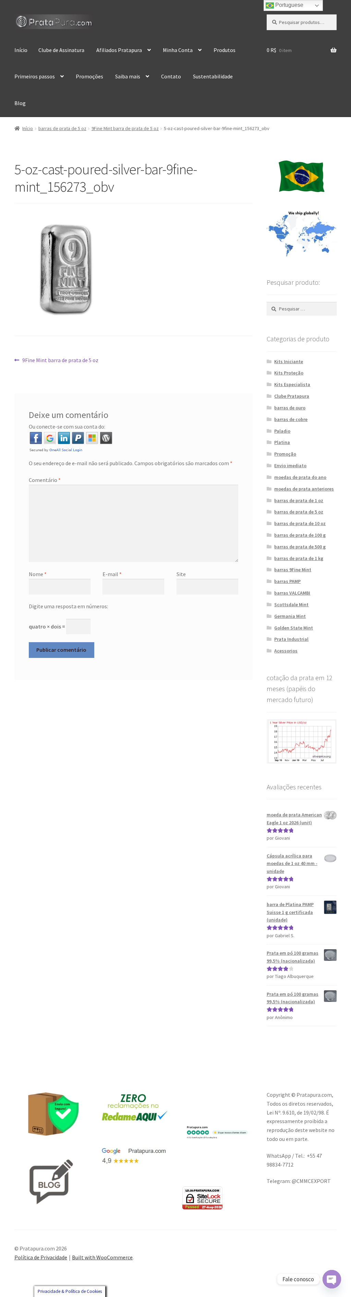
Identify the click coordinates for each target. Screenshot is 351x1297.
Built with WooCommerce (102, 1257)
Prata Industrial (291, 639)
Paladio (282, 431)
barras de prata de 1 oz (298, 500)
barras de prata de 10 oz (300, 523)
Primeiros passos (34, 76)
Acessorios (286, 651)
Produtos (224, 50)
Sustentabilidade (213, 76)
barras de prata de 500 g (300, 547)
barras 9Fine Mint (292, 570)
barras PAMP (287, 581)
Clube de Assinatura (61, 50)
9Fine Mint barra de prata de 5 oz (125, 128)
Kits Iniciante (288, 361)
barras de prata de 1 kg (298, 558)
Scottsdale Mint (291, 604)
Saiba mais (127, 76)
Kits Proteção (288, 373)
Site (181, 574)
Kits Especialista (292, 384)
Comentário (45, 479)
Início (20, 50)
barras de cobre (290, 419)
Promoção (285, 454)
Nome (38, 574)
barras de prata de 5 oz (62, 128)
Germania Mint (290, 616)
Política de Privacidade (40, 1257)
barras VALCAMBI (292, 593)
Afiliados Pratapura (119, 50)
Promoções (89, 76)
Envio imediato (290, 465)
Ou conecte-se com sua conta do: (67, 426)
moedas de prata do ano (300, 477)
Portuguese (288, 5)
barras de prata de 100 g (300, 535)
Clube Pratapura (291, 396)
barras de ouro (289, 408)
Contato (171, 76)
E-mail (112, 574)
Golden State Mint (293, 628)
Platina (282, 442)
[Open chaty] (332, 1279)
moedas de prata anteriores (304, 489)
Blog (20, 103)
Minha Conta (178, 50)
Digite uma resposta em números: (68, 606)
